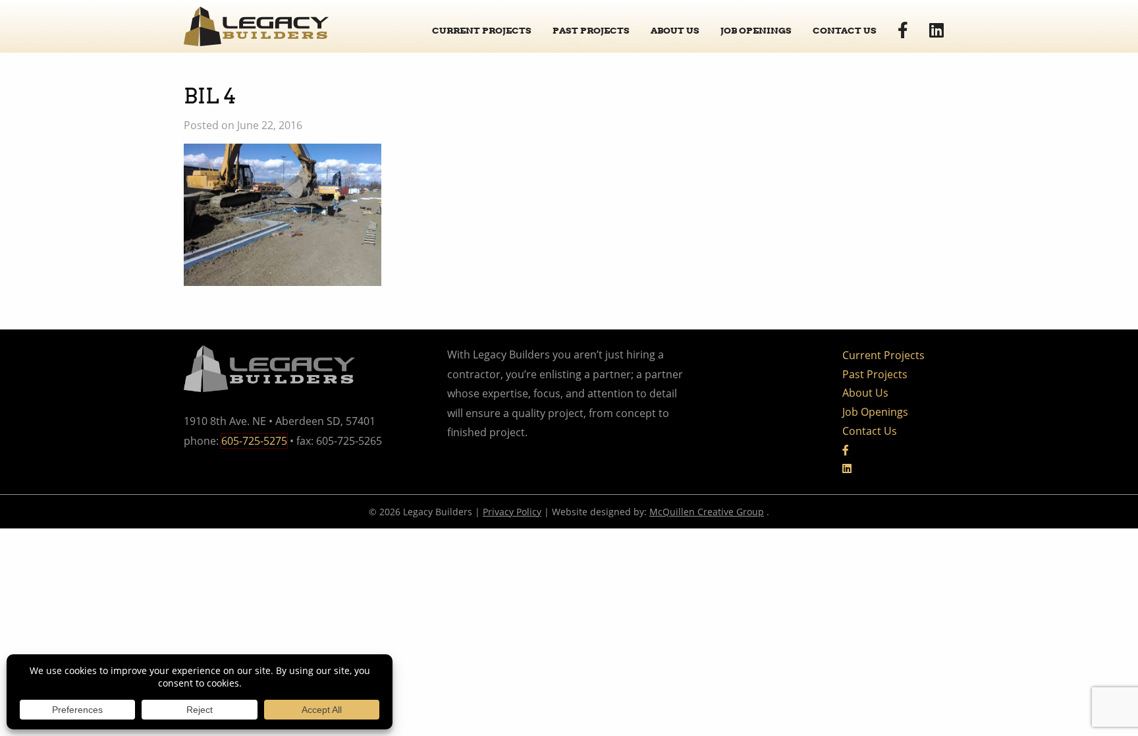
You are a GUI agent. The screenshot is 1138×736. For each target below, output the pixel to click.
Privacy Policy (512, 511)
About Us (675, 30)
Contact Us (845, 30)
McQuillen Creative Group (706, 511)
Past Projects (591, 30)
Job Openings (756, 30)
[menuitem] (481, 26)
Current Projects (481, 30)
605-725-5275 (254, 441)
